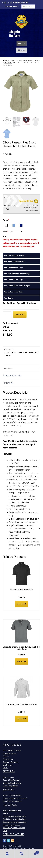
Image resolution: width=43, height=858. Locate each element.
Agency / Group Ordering (12, 795)
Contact (6, 756)
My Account (7, 853)
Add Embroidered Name (13, 292)
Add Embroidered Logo (13, 280)
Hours (5, 768)
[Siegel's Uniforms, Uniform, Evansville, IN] (20, 842)
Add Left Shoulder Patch (14, 255)
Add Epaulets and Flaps (13, 268)
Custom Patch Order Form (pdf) (15, 798)
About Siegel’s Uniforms (12, 750)
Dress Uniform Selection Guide (14, 816)
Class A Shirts (18, 353)
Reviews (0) (8, 383)
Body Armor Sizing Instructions (14, 822)
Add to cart (20, 314)
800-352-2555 (20, 2)
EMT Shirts (8, 63)
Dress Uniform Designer (12, 783)
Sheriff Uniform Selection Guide (14, 819)
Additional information (12, 375)
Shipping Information (10, 762)
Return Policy (8, 759)
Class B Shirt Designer (11, 780)
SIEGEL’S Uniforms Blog (12, 811)
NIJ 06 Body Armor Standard (14, 828)
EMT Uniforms (35, 60)
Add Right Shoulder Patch (14, 262)
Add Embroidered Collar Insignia (17, 286)
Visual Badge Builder (10, 786)
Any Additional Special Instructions (19, 303)
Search (21, 853)
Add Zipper (8, 298)
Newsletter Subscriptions (12, 801)
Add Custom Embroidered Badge (17, 274)
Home (7, 60)
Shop (12, 60)
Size (5, 231)
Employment (7, 765)
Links (5, 831)
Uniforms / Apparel (22, 60)
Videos (5, 813)
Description (8, 368)
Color (6, 220)
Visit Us (21, 43)
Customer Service (11, 6)
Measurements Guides (11, 825)
